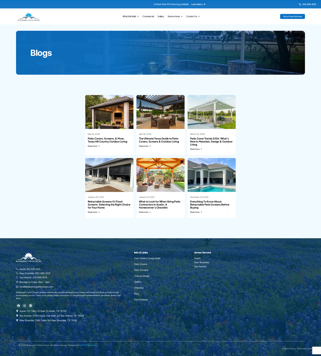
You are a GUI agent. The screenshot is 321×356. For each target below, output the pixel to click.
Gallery (160, 16)
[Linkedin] (30, 305)
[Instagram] (24, 305)
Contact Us (191, 16)
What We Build (129, 16)
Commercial (148, 16)
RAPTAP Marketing (87, 345)
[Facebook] (18, 305)
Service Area (174, 16)
